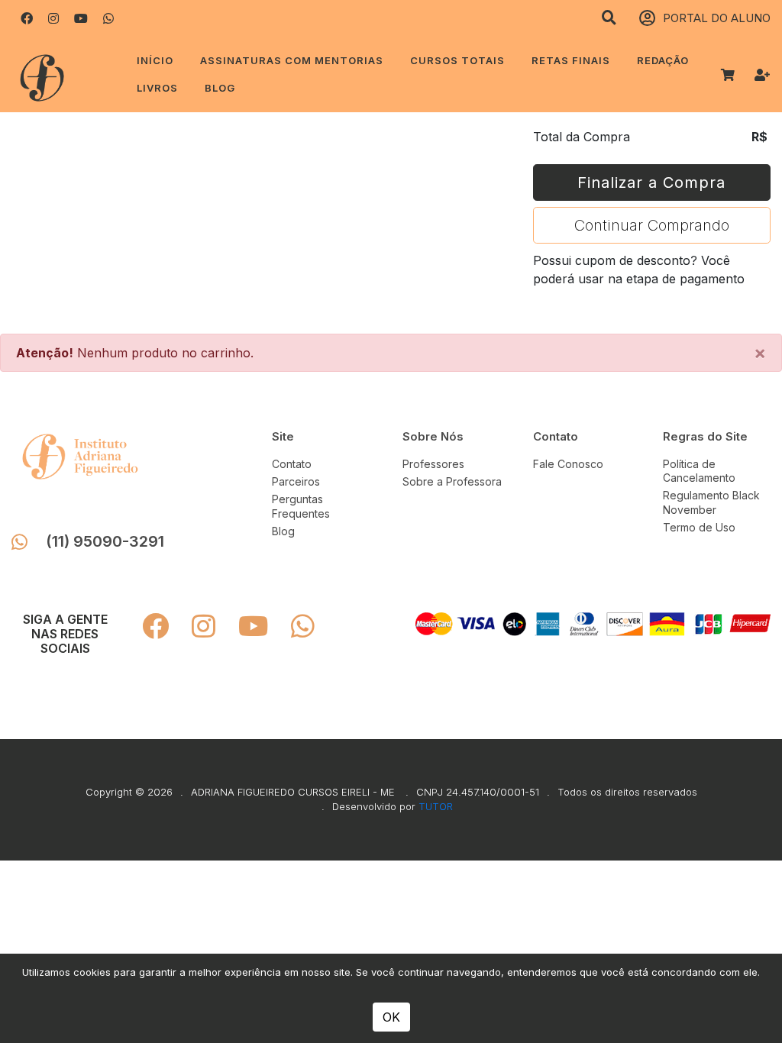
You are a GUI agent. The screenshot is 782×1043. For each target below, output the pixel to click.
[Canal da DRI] (81, 18)
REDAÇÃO (663, 60)
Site (283, 436)
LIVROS (157, 88)
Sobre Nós (433, 436)
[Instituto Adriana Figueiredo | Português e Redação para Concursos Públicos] (61, 74)
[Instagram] (53, 18)
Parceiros (296, 481)
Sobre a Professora (452, 481)
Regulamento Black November (711, 502)
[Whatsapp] (108, 18)
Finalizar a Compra (651, 182)
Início (155, 60)
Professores (433, 463)
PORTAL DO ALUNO (717, 18)
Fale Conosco (568, 463)
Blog (220, 88)
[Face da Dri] (27, 18)
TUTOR (435, 806)
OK (391, 1017)
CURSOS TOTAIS (457, 60)
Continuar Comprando (651, 225)
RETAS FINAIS (571, 60)
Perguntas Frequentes (301, 505)
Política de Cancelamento (699, 470)
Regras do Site (705, 436)
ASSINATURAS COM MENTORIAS (291, 60)
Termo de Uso (699, 527)
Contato (292, 463)
